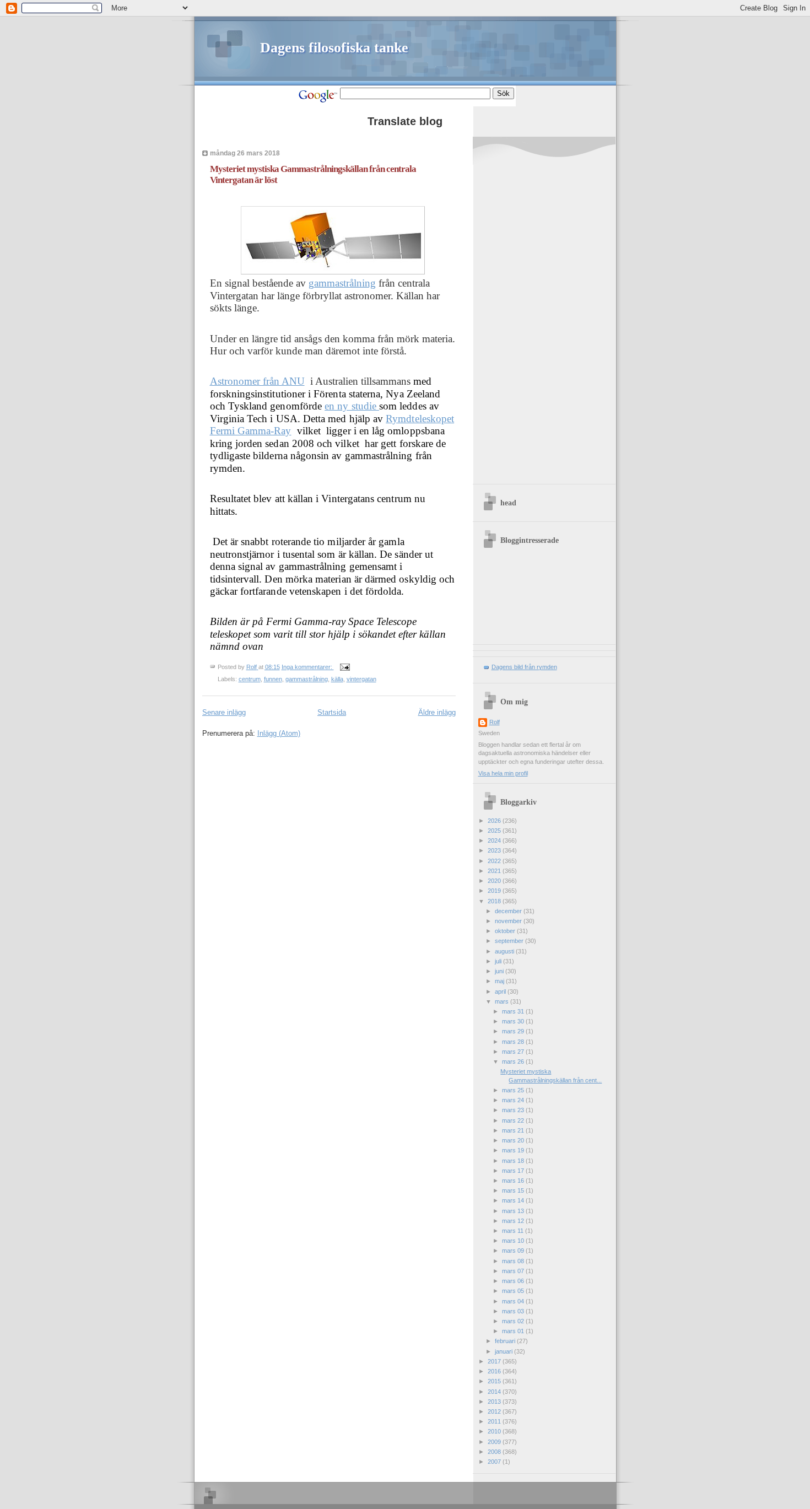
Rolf (494, 722)
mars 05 (514, 1290)
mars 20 (514, 1140)
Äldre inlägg (437, 712)
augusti (505, 951)
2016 (495, 1371)
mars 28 (514, 1041)
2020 (495, 880)
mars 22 (514, 1120)
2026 (495, 820)
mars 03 (514, 1311)
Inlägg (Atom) (278, 733)
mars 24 (514, 1100)
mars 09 (514, 1250)
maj (500, 981)
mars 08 (514, 1261)
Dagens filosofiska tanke (334, 48)
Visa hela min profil (503, 773)
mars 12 (514, 1220)
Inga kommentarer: (308, 667)
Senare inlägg (224, 712)
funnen (273, 679)
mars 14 (514, 1200)
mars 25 (514, 1090)
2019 (495, 890)
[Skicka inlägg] (344, 667)
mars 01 (514, 1331)
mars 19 (514, 1150)
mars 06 (514, 1281)
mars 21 (514, 1130)
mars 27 (514, 1051)
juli (499, 961)
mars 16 (514, 1180)
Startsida (331, 712)
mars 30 (514, 1021)
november (509, 921)
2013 (495, 1401)
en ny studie (352, 406)
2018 (495, 901)
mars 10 (514, 1240)
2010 (495, 1431)
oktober (506, 931)
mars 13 (514, 1211)
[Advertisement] (546, 313)
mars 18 (514, 1160)
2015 (495, 1381)
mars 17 (514, 1170)
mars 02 (514, 1321)
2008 (495, 1451)
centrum (250, 679)
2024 (495, 840)
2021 (495, 870)
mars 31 (514, 1011)
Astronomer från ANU (257, 381)
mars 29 (514, 1031)
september (510, 940)
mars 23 (514, 1110)
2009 (495, 1441)
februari (506, 1341)
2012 (495, 1411)
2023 (495, 850)
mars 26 (514, 1061)
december (509, 911)
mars (502, 1001)
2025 (495, 830)
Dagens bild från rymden (524, 667)
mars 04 (514, 1301)
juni (500, 971)
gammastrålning (342, 283)
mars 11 (513, 1230)
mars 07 (514, 1271)
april (501, 991)
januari (504, 1351)
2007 (495, 1461)
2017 (495, 1361)
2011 (495, 1421)
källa (337, 679)
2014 (495, 1391)
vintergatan (361, 679)
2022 (495, 861)
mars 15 (514, 1190)
